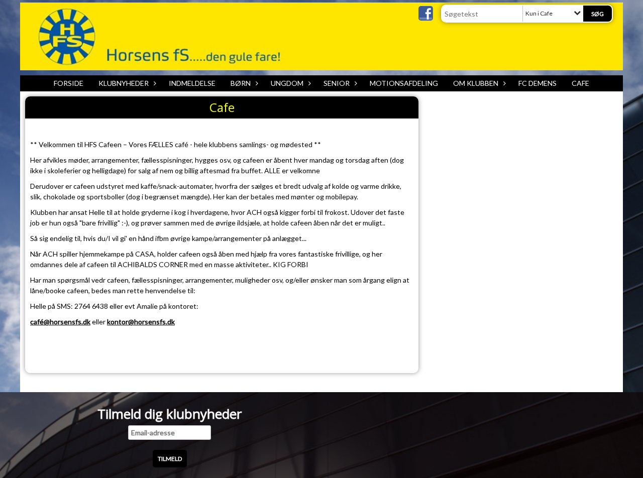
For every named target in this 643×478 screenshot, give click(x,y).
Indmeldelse (192, 83)
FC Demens (537, 83)
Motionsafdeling (404, 83)
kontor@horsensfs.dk (141, 321)
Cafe (580, 83)
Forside (68, 83)
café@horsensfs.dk (60, 321)
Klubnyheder (123, 83)
